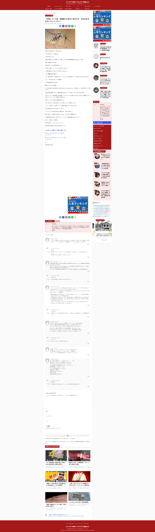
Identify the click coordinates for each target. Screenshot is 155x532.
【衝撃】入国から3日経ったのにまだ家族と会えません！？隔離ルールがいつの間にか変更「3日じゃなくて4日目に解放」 (105, 94)
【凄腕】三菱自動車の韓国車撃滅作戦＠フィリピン (58, 514)
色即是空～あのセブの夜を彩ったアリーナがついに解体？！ (105, 183)
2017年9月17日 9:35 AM (55, 248)
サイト (47, 421)
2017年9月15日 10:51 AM (54, 321)
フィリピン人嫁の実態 (58, 8)
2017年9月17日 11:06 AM (55, 380)
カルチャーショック (58, 6)
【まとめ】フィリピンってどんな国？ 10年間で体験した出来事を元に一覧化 (102, 234)
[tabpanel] (102, 230)
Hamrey (106, 206)
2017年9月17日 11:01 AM (55, 309)
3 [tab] (103, 243)
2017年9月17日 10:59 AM (55, 275)
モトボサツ (106, 214)
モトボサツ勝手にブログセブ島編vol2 (77, 2)
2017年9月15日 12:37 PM (54, 348)
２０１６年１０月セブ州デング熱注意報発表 (78, 502)
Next (110, 232)
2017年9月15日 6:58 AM (54, 238)
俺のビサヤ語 (87, 6)
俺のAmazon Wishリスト (98, 214)
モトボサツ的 (68, 6)
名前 (47, 411)
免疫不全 (77, 8)
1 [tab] (101, 243)
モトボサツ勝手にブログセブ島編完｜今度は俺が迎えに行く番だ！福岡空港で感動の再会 (105, 194)
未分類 (48, 6)
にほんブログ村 (48, 134)
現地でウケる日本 (48, 8)
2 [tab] (102, 243)
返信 (88, 243)
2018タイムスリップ (99, 145)
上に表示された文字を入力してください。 (54, 428)
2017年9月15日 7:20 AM (54, 261)
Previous (94, 232)
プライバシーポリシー (79, 523)
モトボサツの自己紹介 (70, 523)
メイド (77, 6)
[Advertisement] (55, 157)
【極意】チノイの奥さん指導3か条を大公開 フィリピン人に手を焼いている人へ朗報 (66, 516)
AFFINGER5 (92, 530)
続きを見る (102, 240)
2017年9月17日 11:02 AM (55, 337)
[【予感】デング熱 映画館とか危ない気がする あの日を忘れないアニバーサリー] (69, 26)
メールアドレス (49, 416)
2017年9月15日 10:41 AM (54, 286)
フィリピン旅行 (97, 6)
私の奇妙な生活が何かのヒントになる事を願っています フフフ (77, 528)
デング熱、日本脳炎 (68, 8)
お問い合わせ (87, 8)
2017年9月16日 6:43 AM (54, 359)
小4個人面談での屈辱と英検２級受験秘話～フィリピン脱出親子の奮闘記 (105, 48)
